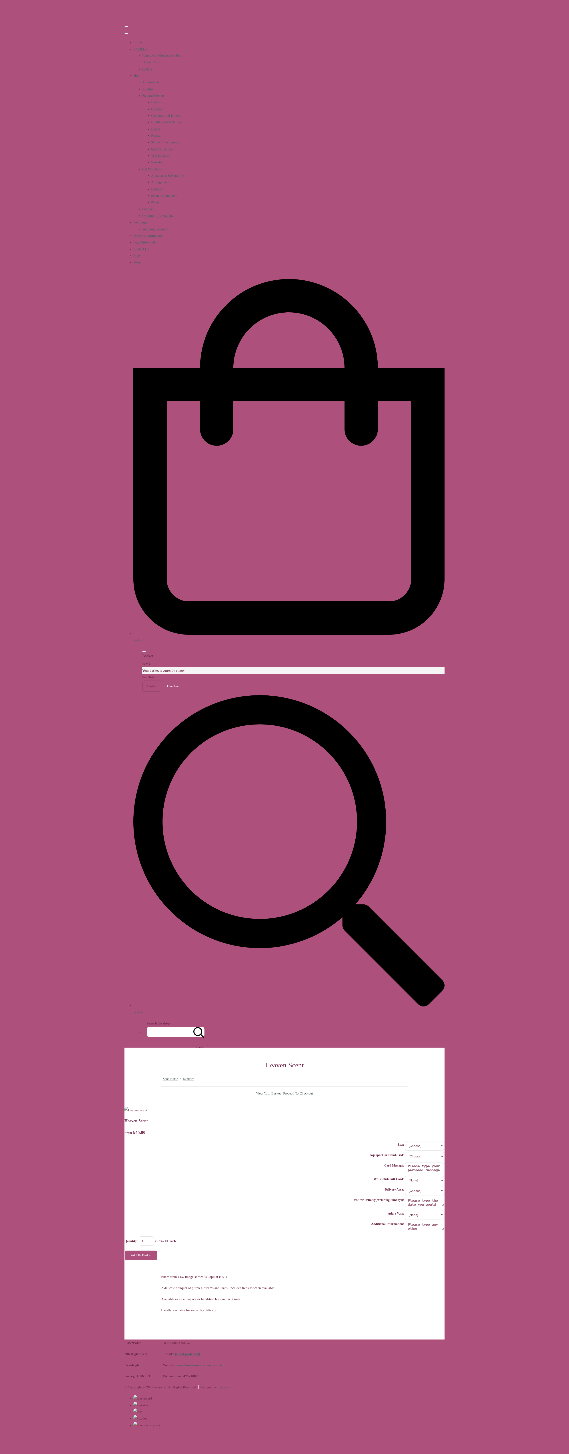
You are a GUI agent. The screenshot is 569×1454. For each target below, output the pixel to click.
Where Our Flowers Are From (162, 55)
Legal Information (145, 242)
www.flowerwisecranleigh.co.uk (199, 1365)
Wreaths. (157, 162)
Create (225, 1387)
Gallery (147, 69)
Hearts (155, 129)
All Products (150, 82)
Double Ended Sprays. (166, 122)
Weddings (140, 222)
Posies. (156, 135)
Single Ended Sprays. (166, 142)
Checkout (173, 686)
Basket (151, 686)
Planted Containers (164, 195)
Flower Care (150, 62)
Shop (136, 75)
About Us (140, 49)
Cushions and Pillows (166, 115)
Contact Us (141, 249)
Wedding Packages (155, 229)
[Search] (198, 1032)
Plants (155, 202)
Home (137, 42)
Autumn (148, 89)
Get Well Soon (152, 169)
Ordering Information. (157, 215)
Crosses (156, 109)
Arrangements (161, 182)
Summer (148, 209)
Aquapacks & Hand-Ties (168, 175)
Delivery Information (148, 235)
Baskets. (157, 102)
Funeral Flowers (153, 95)
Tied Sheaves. (160, 155)
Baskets (156, 189)
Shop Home (170, 1078)
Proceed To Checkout (298, 1093)
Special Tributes (162, 149)
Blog (136, 255)
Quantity (130, 1241)
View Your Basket (268, 1093)
